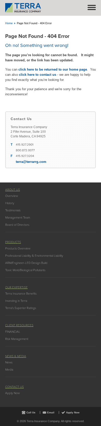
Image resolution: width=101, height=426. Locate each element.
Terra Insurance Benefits (21, 293)
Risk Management (16, 339)
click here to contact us (37, 75)
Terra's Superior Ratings (20, 308)
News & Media (15, 356)
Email (50, 412)
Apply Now (12, 393)
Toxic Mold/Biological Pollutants (25, 270)
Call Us (30, 412)
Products (13, 242)
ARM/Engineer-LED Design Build (26, 263)
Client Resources (19, 325)
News (8, 362)
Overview (11, 196)
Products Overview (17, 248)
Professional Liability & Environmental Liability (34, 255)
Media (9, 369)
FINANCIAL (12, 331)
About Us (12, 189)
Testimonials (12, 210)
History (9, 203)
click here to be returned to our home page (52, 69)
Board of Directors (17, 225)
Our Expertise (16, 287)
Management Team (17, 217)
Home (9, 23)
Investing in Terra (16, 301)
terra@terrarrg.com (31, 162)
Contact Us (14, 387)
